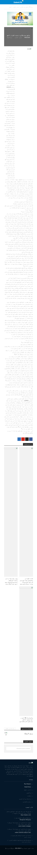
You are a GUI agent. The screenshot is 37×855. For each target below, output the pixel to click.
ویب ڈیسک (9, 37)
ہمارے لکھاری (27, 801)
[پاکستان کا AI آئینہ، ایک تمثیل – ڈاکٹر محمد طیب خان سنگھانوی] (26, 651)
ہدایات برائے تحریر (25, 799)
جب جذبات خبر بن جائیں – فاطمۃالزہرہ (20, 840)
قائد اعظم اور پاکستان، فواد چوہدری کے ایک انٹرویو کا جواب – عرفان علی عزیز (26, 581)
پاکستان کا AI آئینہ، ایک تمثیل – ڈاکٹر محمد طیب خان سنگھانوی (26, 719)
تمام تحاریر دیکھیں (10, 728)
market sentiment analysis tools (23, 832)
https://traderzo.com (26, 815)
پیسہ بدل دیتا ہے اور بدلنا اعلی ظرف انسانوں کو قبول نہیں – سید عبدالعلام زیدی (11, 581)
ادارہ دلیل (27, 789)
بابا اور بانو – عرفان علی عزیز (21, 835)
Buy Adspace (27, 784)
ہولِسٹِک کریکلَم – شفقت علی (23, 818)
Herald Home (27, 787)
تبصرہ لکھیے (18, 37)
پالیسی (29, 792)
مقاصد (29, 796)
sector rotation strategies (24, 826)
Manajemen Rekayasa (25, 819)
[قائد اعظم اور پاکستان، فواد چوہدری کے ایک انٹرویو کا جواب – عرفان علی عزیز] (26, 512)
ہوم (32, 7)
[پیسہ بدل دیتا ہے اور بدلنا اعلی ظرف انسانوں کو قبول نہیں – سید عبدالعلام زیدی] (11, 512)
